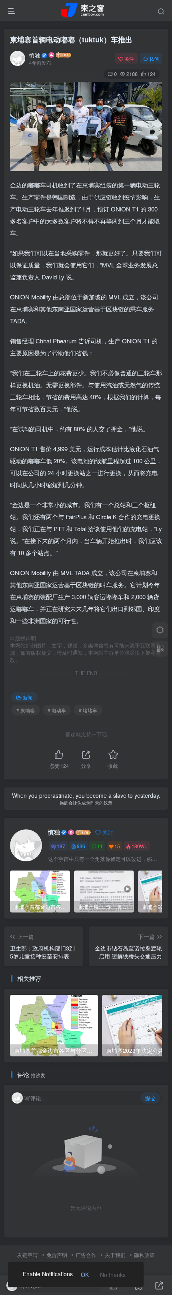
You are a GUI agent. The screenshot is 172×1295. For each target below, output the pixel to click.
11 (100, 846)
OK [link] (85, 1275)
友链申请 (27, 1255)
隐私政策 (144, 1255)
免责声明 (56, 1255)
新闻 (27, 697)
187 (61, 846)
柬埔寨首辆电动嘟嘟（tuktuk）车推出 (71, 39)
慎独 (34, 55)
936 (81, 846)
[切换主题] (160, 630)
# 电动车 (57, 710)
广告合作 (86, 1255)
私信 (154, 58)
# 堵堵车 (88, 710)
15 (117, 846)
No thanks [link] (113, 1275)
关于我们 (115, 1255)
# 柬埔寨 (25, 710)
